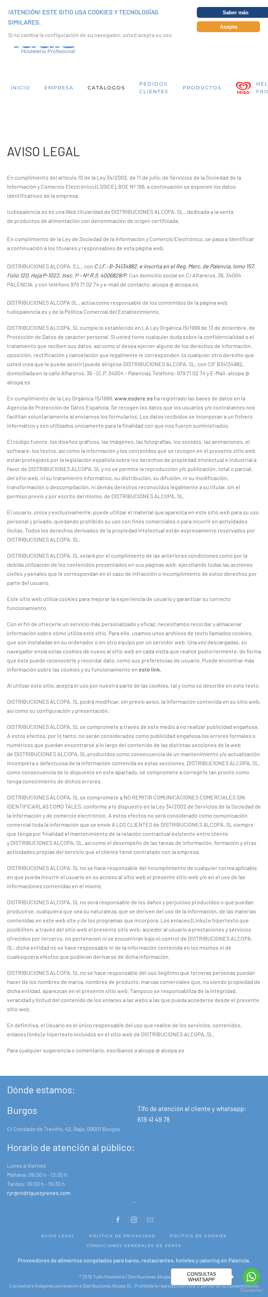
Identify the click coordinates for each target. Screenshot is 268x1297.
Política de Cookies (198, 1235)
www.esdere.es (133, 398)
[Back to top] (134, 1202)
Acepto (228, 27)
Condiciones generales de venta (134, 1245)
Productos (202, 88)
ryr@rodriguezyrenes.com (38, 1192)
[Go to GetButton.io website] (251, 1290)
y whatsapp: (229, 1108)
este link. (150, 669)
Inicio (20, 88)
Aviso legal (58, 1235)
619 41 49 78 (153, 1119)
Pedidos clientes (154, 88)
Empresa (59, 88)
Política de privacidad (122, 1235)
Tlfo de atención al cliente (174, 1108)
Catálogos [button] (106, 88)
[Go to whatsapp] (251, 1276)
